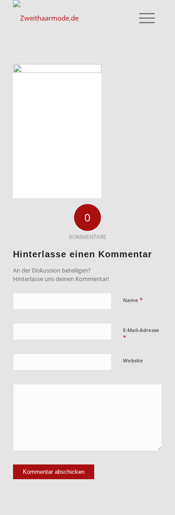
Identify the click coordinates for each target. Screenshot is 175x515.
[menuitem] (147, 18)
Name (133, 300)
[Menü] (147, 18)
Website (133, 360)
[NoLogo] (72, 18)
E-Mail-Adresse (141, 334)
